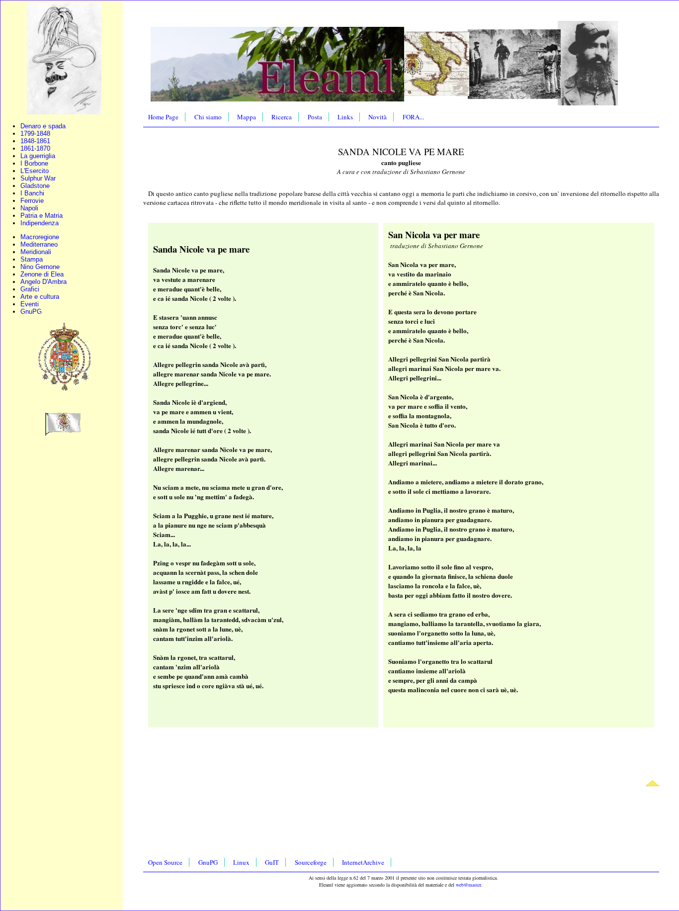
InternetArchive (363, 862)
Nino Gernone (40, 267)
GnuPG (31, 311)
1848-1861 (35, 141)
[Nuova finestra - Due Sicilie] (64, 390)
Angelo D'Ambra (43, 281)
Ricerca (281, 116)
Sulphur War (38, 178)
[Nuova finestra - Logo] (64, 112)
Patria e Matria (41, 215)
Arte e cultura (39, 296)
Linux (241, 862)
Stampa (31, 259)
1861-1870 (35, 148)
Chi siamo (208, 116)
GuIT (272, 862)
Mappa (246, 116)
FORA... (413, 116)
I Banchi (32, 193)
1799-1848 (35, 133)
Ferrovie (32, 200)
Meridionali (35, 252)
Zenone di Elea (42, 274)
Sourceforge (311, 862)
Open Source (165, 862)
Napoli (29, 208)
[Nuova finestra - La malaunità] (64, 433)
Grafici (29, 289)
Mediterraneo (39, 244)
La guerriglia (37, 156)
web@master (468, 884)
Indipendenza (39, 223)
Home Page (163, 116)
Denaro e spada (43, 126)
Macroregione (39, 237)
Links (345, 116)
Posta (315, 116)
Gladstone (35, 185)
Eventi (29, 304)
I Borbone (34, 163)
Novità (377, 116)
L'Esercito (34, 171)
